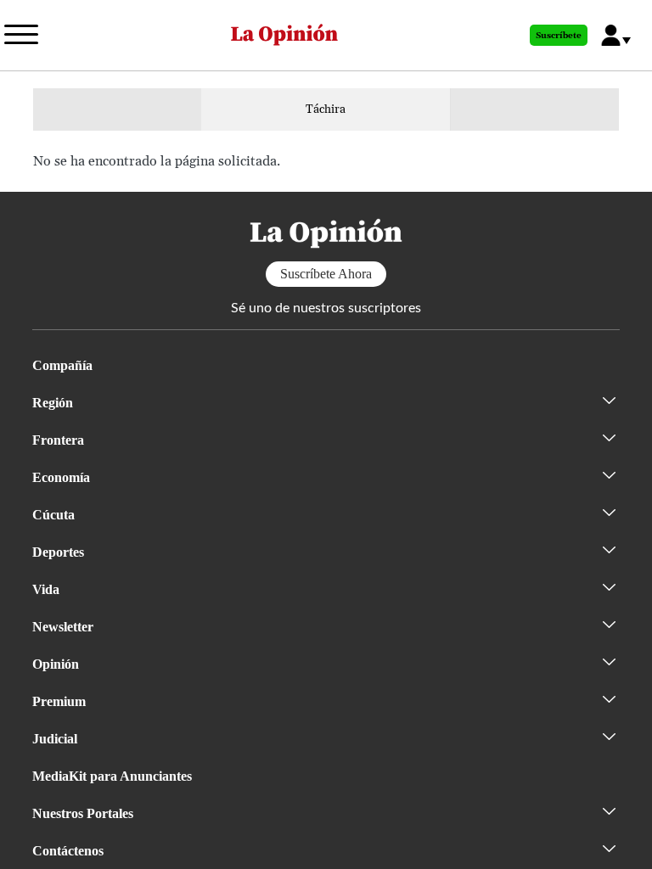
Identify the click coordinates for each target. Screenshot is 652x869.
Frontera (58, 440)
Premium (59, 701)
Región (52, 402)
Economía (61, 477)
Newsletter (62, 627)
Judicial (54, 739)
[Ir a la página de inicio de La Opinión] (284, 35)
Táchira (326, 109)
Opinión (55, 664)
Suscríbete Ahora (326, 273)
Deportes (58, 552)
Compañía (62, 365)
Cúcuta (53, 514)
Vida (45, 589)
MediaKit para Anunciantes (112, 776)
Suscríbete (559, 36)
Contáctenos (68, 851)
